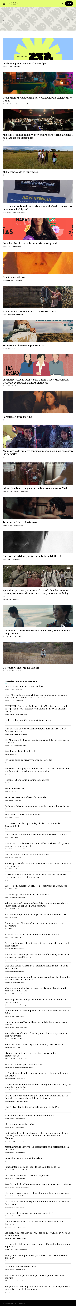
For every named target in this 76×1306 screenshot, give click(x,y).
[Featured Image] (38, 49)
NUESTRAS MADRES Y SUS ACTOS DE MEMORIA (29, 311)
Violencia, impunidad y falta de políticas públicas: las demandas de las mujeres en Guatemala (37, 978)
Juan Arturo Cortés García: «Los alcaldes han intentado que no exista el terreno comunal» (37, 844)
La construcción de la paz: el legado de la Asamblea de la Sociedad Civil (33, 824)
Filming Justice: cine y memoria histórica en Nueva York (35, 488)
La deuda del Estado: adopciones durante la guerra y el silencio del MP (37, 1011)
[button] (4, 3)
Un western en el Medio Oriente (21, 667)
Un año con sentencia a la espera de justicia (27, 1175)
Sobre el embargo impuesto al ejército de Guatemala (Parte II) (36, 914)
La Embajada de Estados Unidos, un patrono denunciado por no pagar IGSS (37, 1074)
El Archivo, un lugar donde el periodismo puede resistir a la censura (35, 1276)
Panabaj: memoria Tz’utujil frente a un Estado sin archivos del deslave (36, 1023)
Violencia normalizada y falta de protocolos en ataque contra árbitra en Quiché (36, 1034)
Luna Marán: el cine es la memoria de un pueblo (30, 243)
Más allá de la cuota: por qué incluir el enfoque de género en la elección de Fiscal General (37, 955)
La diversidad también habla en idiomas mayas (28, 720)
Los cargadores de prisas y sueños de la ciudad (28, 760)
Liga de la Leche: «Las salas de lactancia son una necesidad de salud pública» (36, 967)
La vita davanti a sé (14, 277)
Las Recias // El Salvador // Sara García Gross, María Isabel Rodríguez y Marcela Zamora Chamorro (36, 381)
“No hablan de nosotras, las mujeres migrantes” (29, 1213)
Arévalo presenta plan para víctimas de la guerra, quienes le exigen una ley (35, 1000)
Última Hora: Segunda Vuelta (19, 1124)
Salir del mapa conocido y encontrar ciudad (27, 854)
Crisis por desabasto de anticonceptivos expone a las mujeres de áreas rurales (37, 944)
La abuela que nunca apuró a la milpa (24, 63)
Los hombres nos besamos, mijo (20, 1266)
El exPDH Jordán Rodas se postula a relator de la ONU (32, 1107)
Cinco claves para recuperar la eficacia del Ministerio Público (36, 834)
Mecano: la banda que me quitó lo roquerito (27, 779)
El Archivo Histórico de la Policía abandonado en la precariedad (37, 1193)
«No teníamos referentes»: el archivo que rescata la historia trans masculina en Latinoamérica (35, 875)
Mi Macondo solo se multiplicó (20, 171)
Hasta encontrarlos (14, 788)
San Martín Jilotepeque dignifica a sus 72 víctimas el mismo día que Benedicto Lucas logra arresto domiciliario (37, 769)
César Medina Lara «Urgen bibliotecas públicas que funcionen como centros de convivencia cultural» (36, 696)
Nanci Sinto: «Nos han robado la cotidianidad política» (32, 1166)
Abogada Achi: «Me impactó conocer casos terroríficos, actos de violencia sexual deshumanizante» (37, 1287)
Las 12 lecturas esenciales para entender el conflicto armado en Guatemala (37, 1202)
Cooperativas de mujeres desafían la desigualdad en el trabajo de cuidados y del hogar (38, 1085)
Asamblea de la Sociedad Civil (20, 751)
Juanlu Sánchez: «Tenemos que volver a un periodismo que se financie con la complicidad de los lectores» (36, 1097)
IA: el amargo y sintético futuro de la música (27, 894)
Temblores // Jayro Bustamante (21, 522)
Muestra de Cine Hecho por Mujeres (23, 345)
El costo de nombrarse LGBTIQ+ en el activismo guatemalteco (36, 885)
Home (68, 19)
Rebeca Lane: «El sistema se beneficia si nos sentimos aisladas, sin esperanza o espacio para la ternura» (36, 904)
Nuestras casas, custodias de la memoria (25, 797)
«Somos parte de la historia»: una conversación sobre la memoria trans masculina (38, 864)
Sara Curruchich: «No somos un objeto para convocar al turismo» (38, 1184)
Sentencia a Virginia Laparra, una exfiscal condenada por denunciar (34, 1222)
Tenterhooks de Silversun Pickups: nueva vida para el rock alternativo (35, 924)
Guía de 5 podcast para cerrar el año (23, 1064)
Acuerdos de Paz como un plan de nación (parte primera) (34, 1044)
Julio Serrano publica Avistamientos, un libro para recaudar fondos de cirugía (35, 730)
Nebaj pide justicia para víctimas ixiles (24, 1158)
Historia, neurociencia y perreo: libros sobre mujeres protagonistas (31, 1054)
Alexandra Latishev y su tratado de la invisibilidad (32, 556)
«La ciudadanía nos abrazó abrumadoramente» (29, 1115)
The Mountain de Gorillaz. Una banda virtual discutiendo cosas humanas (37, 741)
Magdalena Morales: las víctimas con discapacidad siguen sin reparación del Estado (36, 989)
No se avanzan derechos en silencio (23, 814)
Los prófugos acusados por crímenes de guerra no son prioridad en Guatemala (37, 1234)
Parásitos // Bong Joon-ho (17, 416)
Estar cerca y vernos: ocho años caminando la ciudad (32, 934)
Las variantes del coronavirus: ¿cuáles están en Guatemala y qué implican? (37, 1245)
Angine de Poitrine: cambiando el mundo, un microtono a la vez (37, 806)
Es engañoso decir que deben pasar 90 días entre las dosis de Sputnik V (36, 1256)
